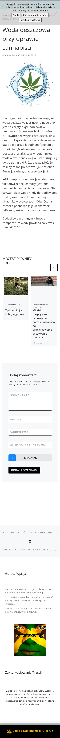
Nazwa (15, 419)
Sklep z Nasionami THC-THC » (33, 731)
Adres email (20, 432)
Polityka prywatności (30, 20)
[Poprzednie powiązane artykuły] (46, 267)
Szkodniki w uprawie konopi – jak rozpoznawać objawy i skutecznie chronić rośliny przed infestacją (29, 600)
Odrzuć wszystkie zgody (35, 15)
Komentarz (19, 395)
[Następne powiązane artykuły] (54, 267)
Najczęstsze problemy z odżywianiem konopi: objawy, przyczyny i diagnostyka (28, 610)
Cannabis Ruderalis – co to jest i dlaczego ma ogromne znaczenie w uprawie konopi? (28, 591)
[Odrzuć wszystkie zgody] (56, 12)
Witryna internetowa (27, 444)
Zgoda (16, 15)
